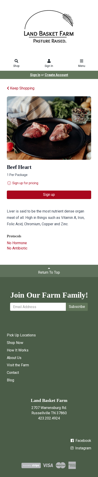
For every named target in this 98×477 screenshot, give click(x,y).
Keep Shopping (21, 88)
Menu (81, 66)
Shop (16, 66)
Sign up (49, 194)
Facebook (83, 440)
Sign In (49, 66)
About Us (14, 358)
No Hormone (17, 243)
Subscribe (77, 306)
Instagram (82, 448)
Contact (13, 372)
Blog (10, 380)
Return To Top (49, 272)
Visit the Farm (18, 365)
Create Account (56, 75)
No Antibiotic (17, 248)
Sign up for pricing (25, 183)
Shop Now (15, 343)
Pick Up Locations (21, 335)
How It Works (17, 350)
